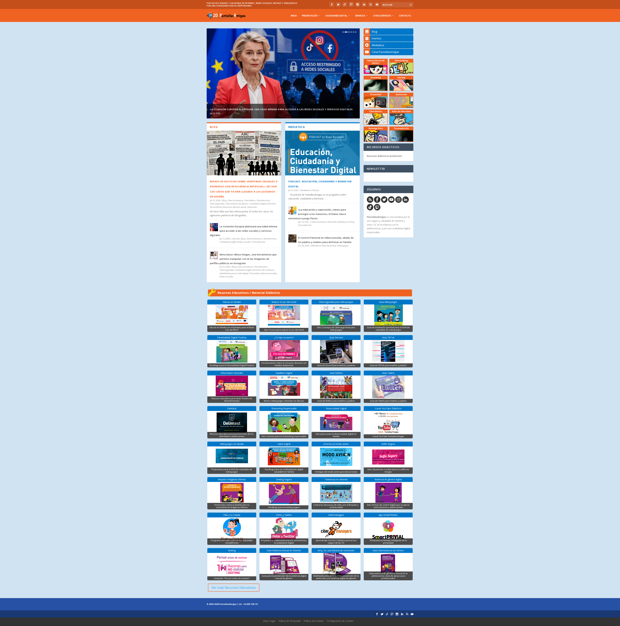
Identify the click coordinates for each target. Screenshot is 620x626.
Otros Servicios (382, 15)
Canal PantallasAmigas (385, 52)
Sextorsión (252, 207)
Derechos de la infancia (263, 270)
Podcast (315, 190)
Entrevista (332, 222)
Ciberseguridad (217, 203)
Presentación (309, 15)
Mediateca (305, 190)
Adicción (236, 238)
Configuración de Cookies (340, 620)
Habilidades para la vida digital (234, 273)
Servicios (360, 15)
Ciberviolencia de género (236, 203)
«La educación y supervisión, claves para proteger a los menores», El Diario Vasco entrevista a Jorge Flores (317, 214)
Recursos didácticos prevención (384, 155)
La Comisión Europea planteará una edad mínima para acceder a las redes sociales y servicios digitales (243, 231)
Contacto (405, 15)
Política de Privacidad (289, 620)
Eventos (376, 38)
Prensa (351, 222)
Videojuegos (343, 245)
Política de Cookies (314, 620)
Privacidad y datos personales (263, 273)
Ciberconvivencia (235, 200)
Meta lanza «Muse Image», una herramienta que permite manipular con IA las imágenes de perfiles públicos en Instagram (243, 259)
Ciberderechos (263, 200)
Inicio (294, 15)
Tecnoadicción (258, 242)
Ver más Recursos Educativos (234, 587)
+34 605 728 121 (250, 604)
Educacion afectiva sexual (234, 207)
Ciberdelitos (249, 200)
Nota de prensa (329, 245)
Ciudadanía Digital (336, 15)
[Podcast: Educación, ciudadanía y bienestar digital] (322, 153)
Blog (224, 200)
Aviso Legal (269, 620)
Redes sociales (244, 242)
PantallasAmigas (376, 216)
